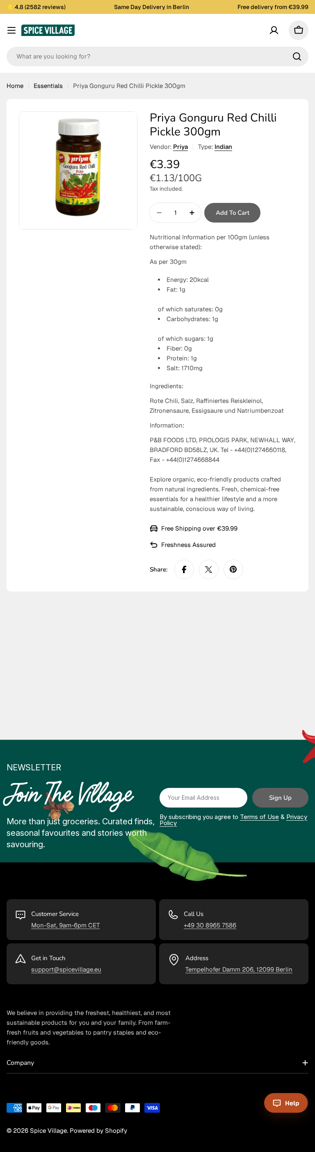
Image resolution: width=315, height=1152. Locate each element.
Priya (180, 147)
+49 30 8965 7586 (210, 925)
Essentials (48, 86)
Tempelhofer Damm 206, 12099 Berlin (238, 969)
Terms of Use (259, 817)
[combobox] (157, 56)
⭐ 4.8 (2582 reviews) (36, 7)
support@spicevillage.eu (66, 969)
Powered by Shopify (98, 1130)
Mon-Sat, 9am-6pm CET (65, 925)
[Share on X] (209, 569)
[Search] (297, 56)
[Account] (274, 30)
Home (15, 86)
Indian (223, 147)
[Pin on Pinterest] (233, 569)
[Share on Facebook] (184, 569)
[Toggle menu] (11, 30)
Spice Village (48, 1130)
